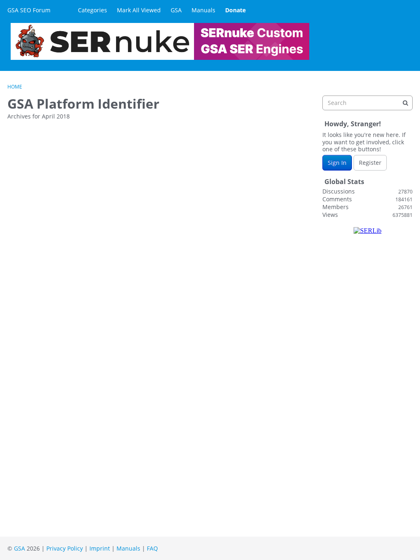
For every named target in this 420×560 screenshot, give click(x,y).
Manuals (203, 10)
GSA (176, 10)
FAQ (152, 548)
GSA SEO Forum (28, 10)
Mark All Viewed (139, 10)
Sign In (337, 162)
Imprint (99, 548)
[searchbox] (367, 103)
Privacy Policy (64, 548)
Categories (92, 10)
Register (370, 162)
